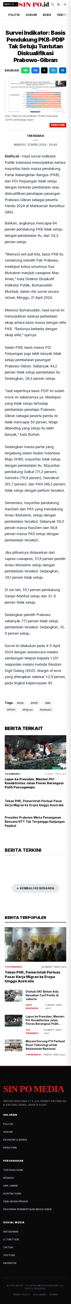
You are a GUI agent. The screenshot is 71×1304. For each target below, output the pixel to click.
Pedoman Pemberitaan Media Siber (27, 1209)
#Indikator (46, 709)
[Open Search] (52, 4)
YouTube (9, 1255)
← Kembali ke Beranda (35, 888)
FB (35, 70)
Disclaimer (39, 1294)
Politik (8, 1124)
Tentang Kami (13, 1170)
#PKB (20, 703)
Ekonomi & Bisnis (15, 1139)
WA (25, 70)
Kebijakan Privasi (15, 1201)
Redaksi (8, 1177)
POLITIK (14, 14)
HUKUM (31, 14)
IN (62, 70)
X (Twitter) (11, 1239)
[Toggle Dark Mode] (58, 4)
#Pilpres (28, 709)
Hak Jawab (10, 1185)
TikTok (8, 1247)
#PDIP (34, 703)
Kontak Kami (12, 1193)
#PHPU (11, 709)
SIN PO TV (9, 4)
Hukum (8, 1131)
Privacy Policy (21, 1294)
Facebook (10, 1263)
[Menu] (65, 4)
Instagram (10, 1231)
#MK (48, 703)
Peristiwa (10, 1147)
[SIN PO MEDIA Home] (34, 4)
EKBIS (47, 14)
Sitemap (53, 1294)
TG (53, 70)
